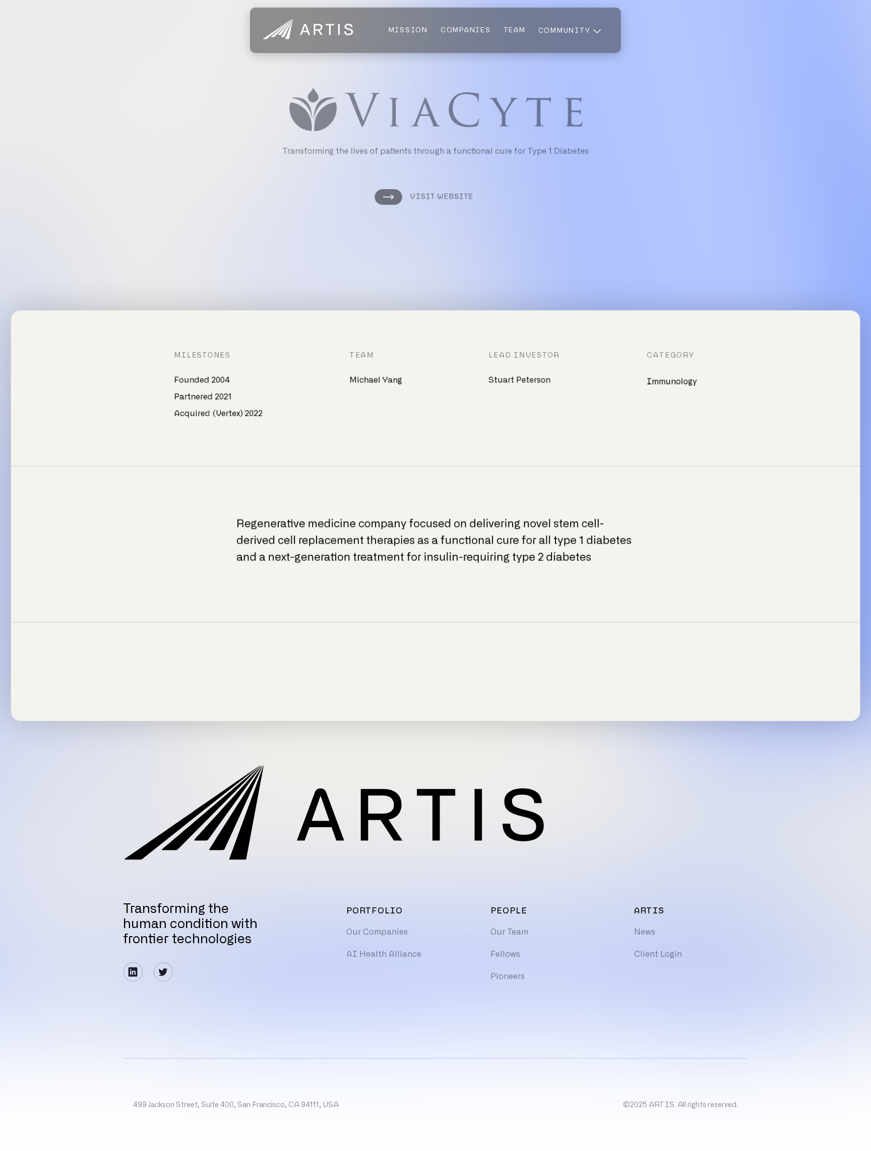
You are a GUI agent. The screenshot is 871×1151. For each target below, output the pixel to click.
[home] (308, 30)
